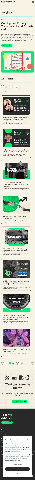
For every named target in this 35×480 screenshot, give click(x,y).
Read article (6, 45)
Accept (17, 468)
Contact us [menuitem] (3, 429)
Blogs (3, 20)
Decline (17, 473)
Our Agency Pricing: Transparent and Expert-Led (17, 26)
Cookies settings (17, 464)
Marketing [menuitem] (3, 434)
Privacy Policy (16, 451)
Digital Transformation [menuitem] (6, 436)
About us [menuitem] (3, 431)
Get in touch (6, 422)
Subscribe (17, 401)
